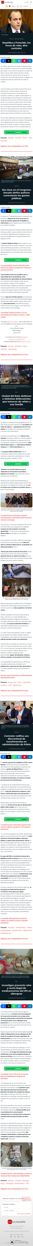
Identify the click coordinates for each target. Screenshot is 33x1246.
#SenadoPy (24, 337)
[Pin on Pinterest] (24, 61)
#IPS (27, 1183)
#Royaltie (11, 138)
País (16, 392)
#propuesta (18, 346)
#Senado (11, 346)
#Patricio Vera (12, 682)
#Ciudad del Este (6, 933)
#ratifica (29, 927)
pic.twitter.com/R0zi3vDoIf (17, 339)
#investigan (25, 1180)
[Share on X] (8, 61)
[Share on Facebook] (3, 61)
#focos (25, 138)
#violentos (4, 685)
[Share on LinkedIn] (29, 61)
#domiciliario (27, 682)
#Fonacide (18, 138)
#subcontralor (12, 349)
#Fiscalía (18, 1180)
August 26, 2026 (25, 341)
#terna (25, 346)
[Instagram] (18, 1236)
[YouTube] (22, 1236)
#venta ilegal (9, 1183)
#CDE (10, 685)
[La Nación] (7, 2)
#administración (17, 930)
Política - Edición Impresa (16, 38)
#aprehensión (17, 685)
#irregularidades (6, 930)
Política (16, 186)
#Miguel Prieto (27, 930)
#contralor (4, 141)
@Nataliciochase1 (13, 322)
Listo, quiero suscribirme (24, 1213)
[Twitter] (15, 1236)
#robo (30, 138)
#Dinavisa (11, 1180)
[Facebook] (11, 1236)
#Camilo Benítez (21, 927)
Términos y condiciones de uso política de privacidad (16, 1231)
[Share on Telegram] (19, 61)
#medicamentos (20, 1183)
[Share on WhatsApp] (13, 61)
